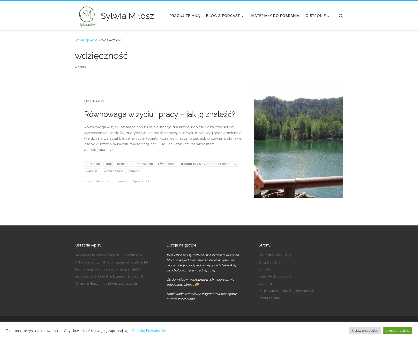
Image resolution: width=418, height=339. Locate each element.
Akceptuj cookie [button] (397, 330)
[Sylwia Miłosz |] (87, 15)
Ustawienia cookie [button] (365, 330)
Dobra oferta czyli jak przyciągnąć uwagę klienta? (111, 262)
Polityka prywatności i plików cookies (286, 291)
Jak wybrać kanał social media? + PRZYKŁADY (109, 255)
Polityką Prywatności (149, 331)
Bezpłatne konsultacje (275, 255)
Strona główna (86, 40)
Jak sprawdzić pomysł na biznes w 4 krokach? (109, 276)
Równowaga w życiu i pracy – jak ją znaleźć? (159, 114)
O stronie (265, 283)
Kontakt (264, 269)
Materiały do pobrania (275, 276)
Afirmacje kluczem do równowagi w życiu (106, 283)
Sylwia (98, 181)
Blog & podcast (270, 262)
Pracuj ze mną (269, 298)
